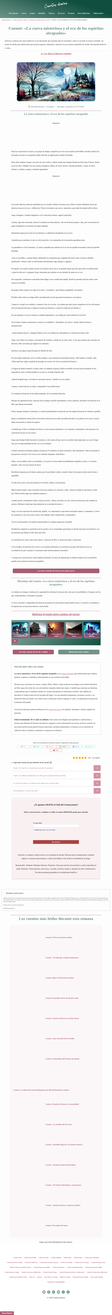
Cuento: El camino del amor (57, 1225)
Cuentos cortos (17, 1257)
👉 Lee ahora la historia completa (56, 53)
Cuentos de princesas (58, 1267)
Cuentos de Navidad (66, 1262)
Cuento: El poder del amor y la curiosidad (62, 1104)
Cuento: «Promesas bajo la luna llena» (61, 1165)
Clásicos (51, 13)
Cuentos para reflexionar (91, 1257)
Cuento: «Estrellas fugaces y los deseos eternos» (64, 1145)
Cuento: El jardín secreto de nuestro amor (62, 998)
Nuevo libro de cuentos (51, 1277)
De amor (71, 13)
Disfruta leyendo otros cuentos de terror (56, 614)
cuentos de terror (55, 709)
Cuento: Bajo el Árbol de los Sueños (60, 978)
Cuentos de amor (43, 1257)
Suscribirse (7, 1313)
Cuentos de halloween (31, 1262)
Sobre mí (31, 1277)
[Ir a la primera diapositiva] (97, 633)
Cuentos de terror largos (81, 1262)
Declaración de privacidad (80, 1277)
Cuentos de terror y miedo (14, 1262)
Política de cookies (65, 1277)
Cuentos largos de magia (12, 1272)
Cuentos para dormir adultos (93, 1267)
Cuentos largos (77, 1257)
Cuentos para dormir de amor (18, 1277)
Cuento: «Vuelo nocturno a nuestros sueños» (63, 1205)
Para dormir (13, 13)
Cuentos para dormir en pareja (49, 1262)
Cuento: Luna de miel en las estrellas (60, 1038)
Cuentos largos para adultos (41, 1267)
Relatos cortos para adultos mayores (20, 1267)
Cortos (24, 13)
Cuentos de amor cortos (98, 1262)
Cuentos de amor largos (50, 1272)
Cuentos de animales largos (75, 1267)
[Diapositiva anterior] (14, 633)
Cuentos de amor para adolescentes (97, 1272)
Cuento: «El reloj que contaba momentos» (62, 958)
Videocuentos (98, 13)
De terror (61, 13)
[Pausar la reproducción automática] (15, 641)
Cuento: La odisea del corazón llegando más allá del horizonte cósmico (41, 1090)
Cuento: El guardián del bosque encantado (62, 1059)
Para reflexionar (84, 13)
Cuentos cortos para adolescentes (31, 1272)
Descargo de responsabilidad (56, 1282)
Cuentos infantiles (56, 1257)
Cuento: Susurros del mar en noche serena (62, 1018)
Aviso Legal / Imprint (96, 1277)
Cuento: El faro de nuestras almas (59, 937)
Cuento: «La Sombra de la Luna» (59, 1124)
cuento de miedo (67, 674)
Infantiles (41, 13)
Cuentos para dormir (30, 1257)
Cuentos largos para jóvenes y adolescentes (71, 1272)
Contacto (39, 1277)
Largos (32, 13)
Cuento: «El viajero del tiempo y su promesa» (64, 1185)
